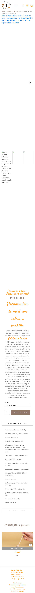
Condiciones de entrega (17, 589)
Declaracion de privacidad (17, 585)
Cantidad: (7, 402)
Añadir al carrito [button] (17, 548)
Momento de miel (12, 11)
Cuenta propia (17, 583)
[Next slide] (30, 82)
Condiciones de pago (17, 587)
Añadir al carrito (20, 412)
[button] (7, 219)
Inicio (3, 11)
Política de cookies (17, 591)
